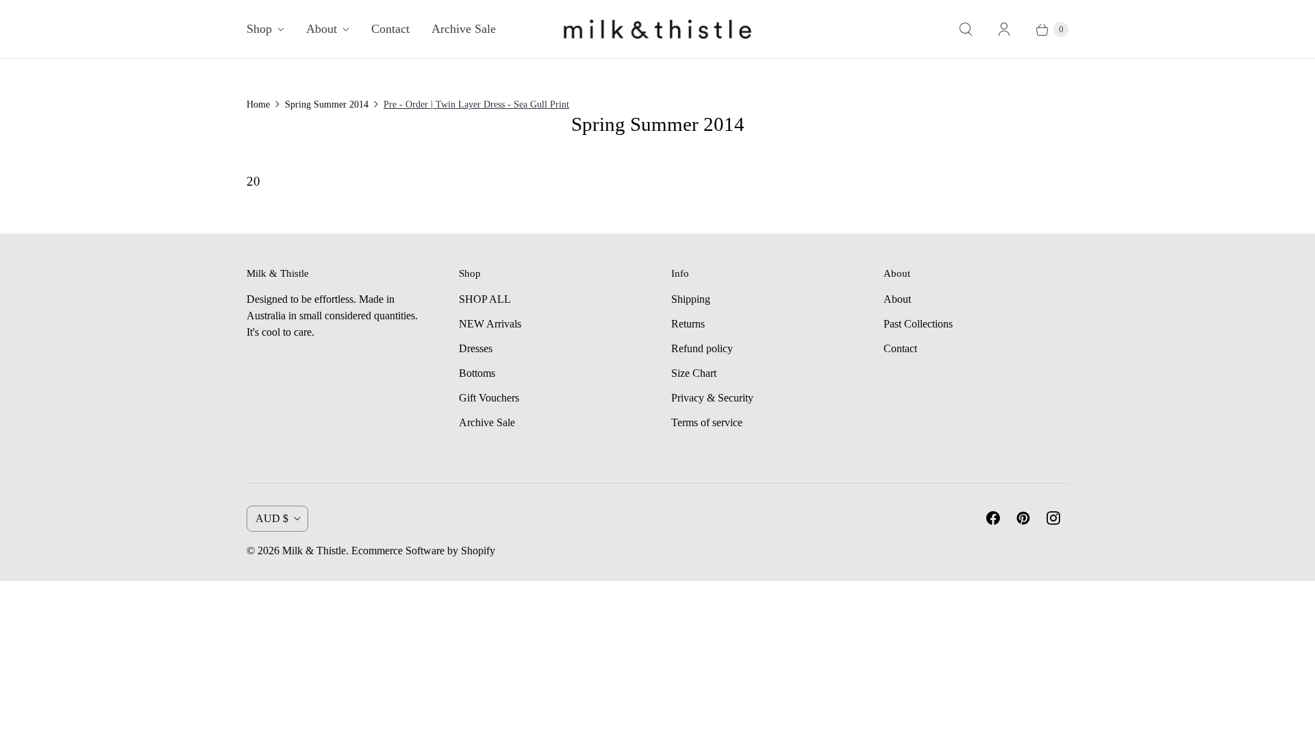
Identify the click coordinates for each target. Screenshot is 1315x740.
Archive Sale (463, 29)
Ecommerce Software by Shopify (423, 550)
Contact (390, 29)
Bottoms (477, 373)
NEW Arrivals (490, 324)
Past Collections (918, 324)
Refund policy (702, 348)
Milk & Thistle (314, 550)
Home (258, 104)
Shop (259, 29)
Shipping (690, 299)
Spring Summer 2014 (326, 104)
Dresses (475, 348)
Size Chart (693, 373)
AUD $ (271, 518)
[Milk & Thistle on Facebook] (993, 518)
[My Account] (1004, 29)
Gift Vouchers (489, 398)
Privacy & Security (712, 398)
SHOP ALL (485, 299)
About (321, 29)
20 (253, 181)
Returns (688, 324)
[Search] (966, 29)
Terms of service (706, 422)
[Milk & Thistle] (657, 29)
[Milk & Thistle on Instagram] (1053, 518)
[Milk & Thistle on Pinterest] (1023, 518)
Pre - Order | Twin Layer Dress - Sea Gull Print (476, 104)
